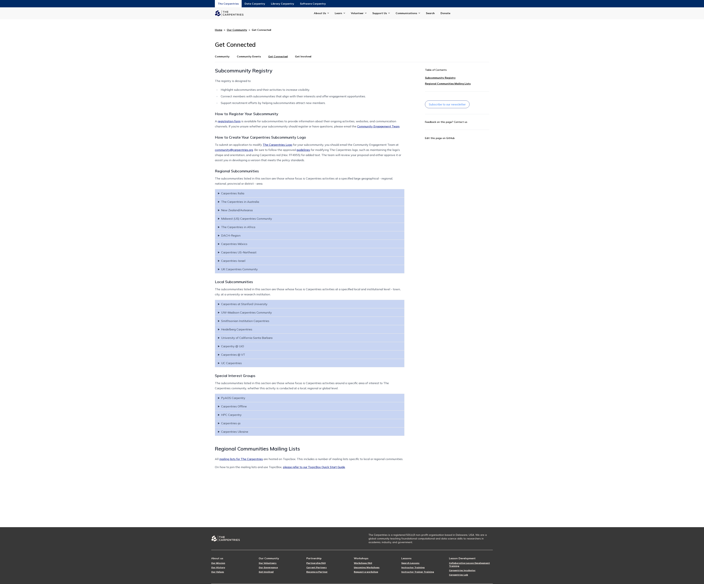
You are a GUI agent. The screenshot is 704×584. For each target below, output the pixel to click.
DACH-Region (231, 235)
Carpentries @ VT (233, 354)
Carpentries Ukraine (234, 431)
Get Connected (278, 56)
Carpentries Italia (232, 193)
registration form (229, 121)
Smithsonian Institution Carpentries (245, 321)
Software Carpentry (313, 3)
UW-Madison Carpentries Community (246, 312)
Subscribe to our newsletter (447, 104)
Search (430, 13)
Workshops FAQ (363, 563)
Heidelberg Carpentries (236, 329)
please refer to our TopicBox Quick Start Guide (314, 467)
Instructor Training (413, 567)
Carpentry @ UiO (232, 346)
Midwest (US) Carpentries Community (246, 218)
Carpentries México (234, 244)
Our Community (237, 30)
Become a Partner (317, 571)
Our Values (217, 571)
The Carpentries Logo (277, 145)
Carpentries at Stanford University (244, 304)
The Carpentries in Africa (238, 227)
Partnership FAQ (316, 563)
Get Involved (303, 56)
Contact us (460, 122)
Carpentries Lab (458, 574)
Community (222, 56)
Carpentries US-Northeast (238, 252)
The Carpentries (228, 3)
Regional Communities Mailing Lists (448, 83)
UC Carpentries (231, 363)
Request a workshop (366, 571)
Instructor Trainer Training (417, 571)
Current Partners (316, 567)
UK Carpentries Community (239, 269)
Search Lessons (410, 563)
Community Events (249, 56)
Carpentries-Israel (233, 261)
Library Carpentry (282, 3)
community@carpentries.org (234, 150)
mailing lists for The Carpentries (241, 459)
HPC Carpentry (231, 415)
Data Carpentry (255, 3)
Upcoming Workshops (367, 567)
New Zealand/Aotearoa (237, 210)
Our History (218, 567)
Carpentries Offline (234, 406)
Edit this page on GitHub (440, 138)
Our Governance (268, 567)
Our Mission (218, 563)
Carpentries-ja (230, 423)
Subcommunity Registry (440, 77)
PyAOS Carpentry (233, 398)
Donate (445, 13)
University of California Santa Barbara (246, 338)
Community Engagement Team (378, 126)
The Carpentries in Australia (240, 202)
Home (218, 30)
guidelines (303, 150)
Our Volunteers (267, 563)
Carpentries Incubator (462, 570)
